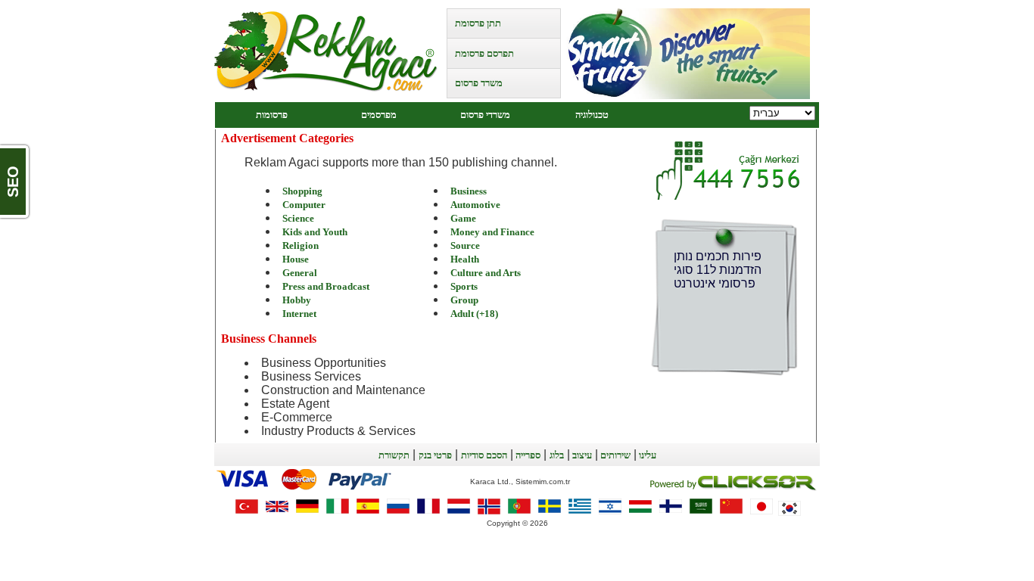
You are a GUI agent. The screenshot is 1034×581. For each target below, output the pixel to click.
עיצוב (581, 455)
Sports (464, 286)
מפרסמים (379, 114)
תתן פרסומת (478, 23)
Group (464, 300)
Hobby (296, 300)
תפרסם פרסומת (484, 53)
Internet (299, 313)
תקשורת (394, 455)
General (299, 272)
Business (468, 191)
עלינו (646, 455)
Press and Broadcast (325, 286)
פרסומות (272, 114)
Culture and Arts (485, 272)
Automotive (475, 204)
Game (463, 218)
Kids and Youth (314, 232)
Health (464, 259)
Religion (300, 245)
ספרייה (526, 455)
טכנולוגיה (592, 114)
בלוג (557, 455)
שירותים (614, 455)
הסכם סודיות (484, 455)
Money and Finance (492, 232)
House (295, 259)
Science (298, 218)
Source (465, 245)
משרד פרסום (479, 83)
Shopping (302, 191)
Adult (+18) (474, 313)
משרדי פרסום (485, 114)
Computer (303, 204)
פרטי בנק (435, 455)
